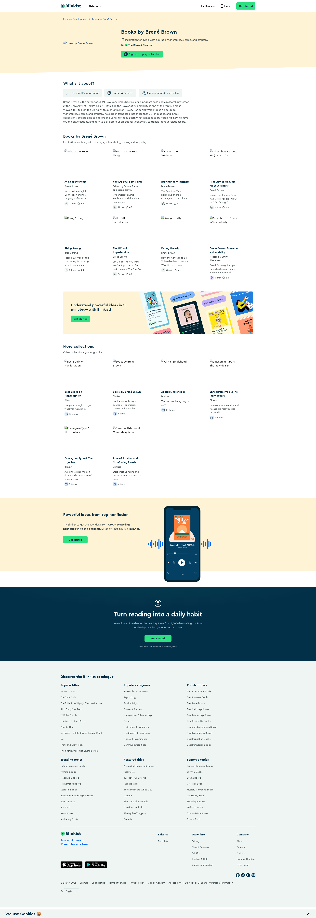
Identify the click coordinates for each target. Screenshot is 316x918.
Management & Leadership (163, 93)
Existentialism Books (197, 813)
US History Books (196, 795)
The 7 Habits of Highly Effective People (81, 703)
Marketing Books (69, 819)
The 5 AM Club (68, 697)
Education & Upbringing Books (77, 795)
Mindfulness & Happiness (137, 732)
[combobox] (71, 891)
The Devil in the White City (138, 789)
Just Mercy (129, 771)
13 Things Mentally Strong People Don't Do (81, 735)
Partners (241, 853)
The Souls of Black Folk (136, 801)
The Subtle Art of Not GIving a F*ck (79, 750)
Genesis (128, 819)
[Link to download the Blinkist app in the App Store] (71, 864)
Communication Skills (135, 744)
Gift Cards (197, 853)
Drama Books (194, 777)
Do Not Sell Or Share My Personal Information (209, 882)
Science (128, 721)
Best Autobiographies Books (202, 727)
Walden (128, 795)
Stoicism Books (69, 789)
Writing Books (68, 771)
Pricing (195, 841)
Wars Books (67, 813)
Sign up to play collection (144, 54)
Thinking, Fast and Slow (73, 721)
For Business (207, 5)
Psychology (130, 697)
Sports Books (68, 801)
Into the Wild (131, 783)
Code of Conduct (246, 859)
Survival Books (194, 771)
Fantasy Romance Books (200, 765)
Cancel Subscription (202, 864)
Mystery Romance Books (200, 789)
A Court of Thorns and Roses (139, 765)
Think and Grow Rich (72, 744)
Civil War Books (195, 783)
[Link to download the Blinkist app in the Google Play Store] (96, 864)
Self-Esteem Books (197, 807)
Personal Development (75, 19)
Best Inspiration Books (199, 738)
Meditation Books (70, 777)
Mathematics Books (71, 783)
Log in (227, 5)
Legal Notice (98, 882)
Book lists (163, 841)
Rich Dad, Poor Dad (71, 709)
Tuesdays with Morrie (135, 777)
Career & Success (123, 93)
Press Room (243, 864)
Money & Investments (135, 738)
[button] (158, 914)
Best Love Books (196, 703)
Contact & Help (200, 859)
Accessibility (175, 882)
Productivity (130, 703)
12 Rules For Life (69, 715)
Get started (246, 6)
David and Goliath (133, 807)
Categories (95, 6)
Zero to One (67, 727)
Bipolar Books (194, 819)
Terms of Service (117, 882)
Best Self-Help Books (198, 709)
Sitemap (84, 882)
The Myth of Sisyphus (135, 813)
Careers (241, 847)
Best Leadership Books (199, 715)
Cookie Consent (156, 882)
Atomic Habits (68, 691)
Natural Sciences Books (73, 765)
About (240, 841)
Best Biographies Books (199, 732)
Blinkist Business (200, 847)
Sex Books (66, 807)
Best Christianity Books (199, 691)
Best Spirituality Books (199, 721)
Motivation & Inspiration (136, 727)
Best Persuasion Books (199, 744)
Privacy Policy (137, 882)
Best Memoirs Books (197, 697)
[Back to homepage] (71, 6)
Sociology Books (196, 801)
